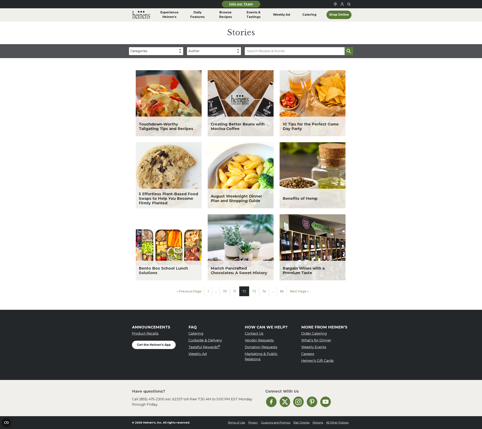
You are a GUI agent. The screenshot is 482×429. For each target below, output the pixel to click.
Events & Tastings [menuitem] (253, 15)
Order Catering (314, 333)
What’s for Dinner (316, 340)
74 (264, 291)
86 (282, 291)
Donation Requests (261, 347)
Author (194, 51)
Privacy (253, 422)
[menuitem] (141, 14)
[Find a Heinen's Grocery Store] (335, 4)
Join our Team (241, 4)
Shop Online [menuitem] (339, 14)
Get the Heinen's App (154, 345)
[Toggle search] (349, 4)
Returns (318, 422)
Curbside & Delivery (205, 340)
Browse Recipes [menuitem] (225, 15)
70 (225, 291)
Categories (138, 51)
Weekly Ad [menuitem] (281, 14)
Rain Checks (301, 422)
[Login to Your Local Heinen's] (342, 4)
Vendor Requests (259, 340)
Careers (307, 354)
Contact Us (254, 333)
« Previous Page (189, 291)
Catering (195, 333)
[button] (349, 51)
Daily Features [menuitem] (197, 15)
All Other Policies (337, 422)
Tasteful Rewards (204, 346)
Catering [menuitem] (309, 14)
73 (254, 291)
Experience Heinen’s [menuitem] (169, 15)
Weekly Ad (197, 354)
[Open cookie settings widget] (6, 422)
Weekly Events (313, 347)
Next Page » (299, 291)
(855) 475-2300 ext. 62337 (161, 399)
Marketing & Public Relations (261, 356)
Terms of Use (236, 422)
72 (244, 291)
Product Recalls (145, 333)
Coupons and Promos (275, 422)
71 (234, 291)
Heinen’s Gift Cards (317, 360)
